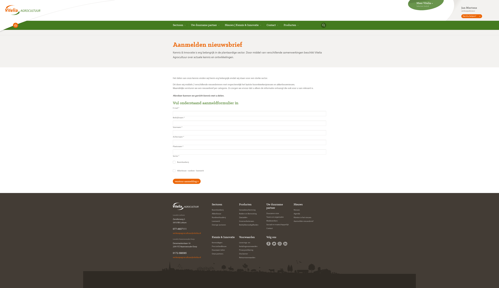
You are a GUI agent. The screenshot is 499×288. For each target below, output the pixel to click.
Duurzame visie (272, 213)
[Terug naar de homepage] (15, 25)
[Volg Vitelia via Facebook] (268, 243)
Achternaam (178, 137)
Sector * (176, 156)
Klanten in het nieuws (302, 217)
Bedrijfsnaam (179, 118)
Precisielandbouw (219, 246)
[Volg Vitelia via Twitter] (274, 243)
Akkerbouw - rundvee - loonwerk (190, 171)
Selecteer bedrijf (422, 6)
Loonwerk (216, 221)
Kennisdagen (217, 243)
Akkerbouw (216, 214)
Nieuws (297, 210)
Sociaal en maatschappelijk (277, 224)
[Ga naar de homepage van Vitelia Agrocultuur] (22, 9)
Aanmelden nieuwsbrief (303, 221)
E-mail (176, 108)
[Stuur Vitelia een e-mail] (187, 233)
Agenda (297, 214)
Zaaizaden (243, 217)
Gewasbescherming (247, 210)
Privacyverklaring (246, 250)
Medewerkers (272, 221)
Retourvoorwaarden (247, 257)
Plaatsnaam (178, 146)
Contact (269, 228)
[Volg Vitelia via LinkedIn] (285, 243)
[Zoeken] (323, 25)
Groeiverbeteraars (246, 221)
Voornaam (177, 127)
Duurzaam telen (218, 250)
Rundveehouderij (219, 217)
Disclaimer (243, 254)
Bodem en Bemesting (248, 214)
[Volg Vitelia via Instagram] (280, 243)
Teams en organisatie (275, 217)
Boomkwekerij (183, 162)
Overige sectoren (219, 225)
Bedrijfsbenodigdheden (248, 225)
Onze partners (217, 254)
